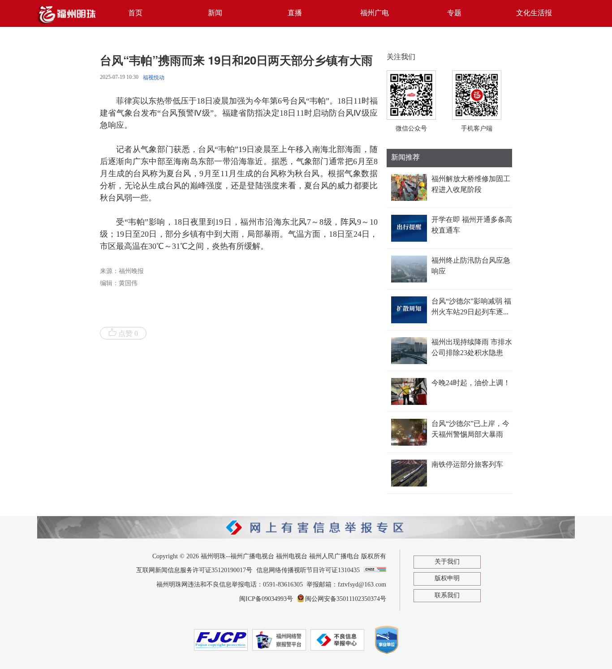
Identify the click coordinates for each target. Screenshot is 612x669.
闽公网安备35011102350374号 (345, 599)
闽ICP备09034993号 (266, 599)
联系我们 (447, 595)
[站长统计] (375, 569)
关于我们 (447, 561)
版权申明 (447, 578)
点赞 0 (128, 334)
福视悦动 (153, 77)
